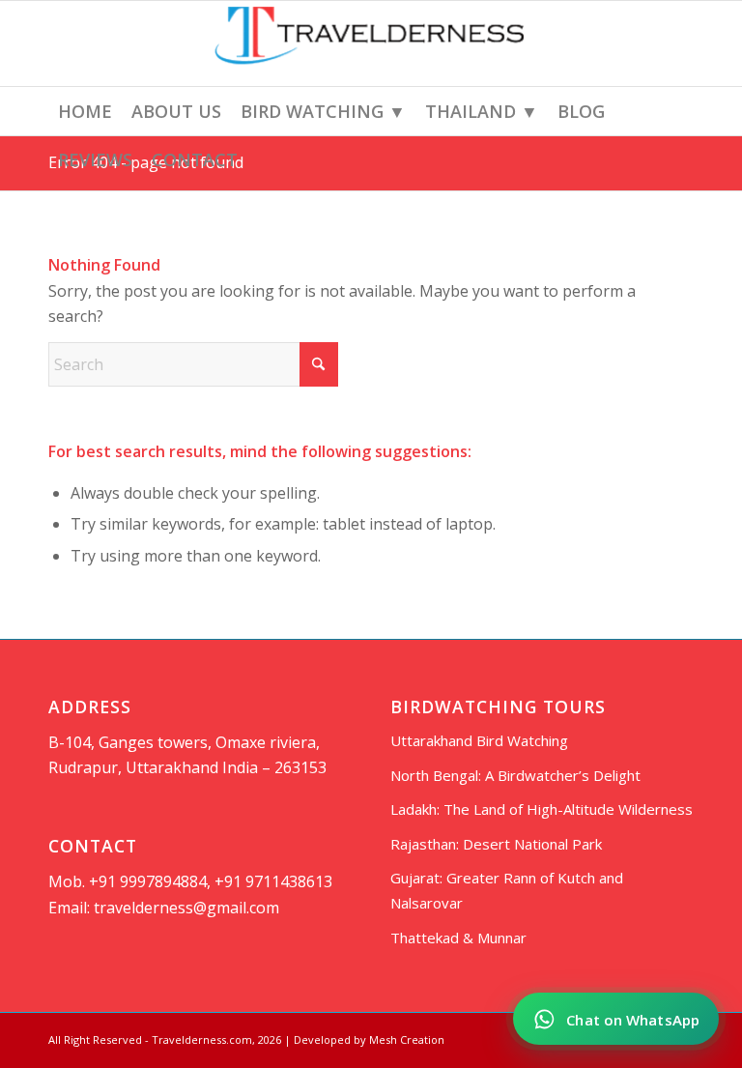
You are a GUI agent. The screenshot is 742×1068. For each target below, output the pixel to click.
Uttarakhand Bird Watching (479, 740)
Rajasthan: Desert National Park (496, 843)
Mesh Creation (406, 1039)
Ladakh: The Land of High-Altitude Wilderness (541, 809)
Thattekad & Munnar (458, 937)
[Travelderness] (371, 43)
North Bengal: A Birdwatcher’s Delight (515, 775)
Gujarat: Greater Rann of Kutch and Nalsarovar (506, 890)
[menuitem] (85, 111)
